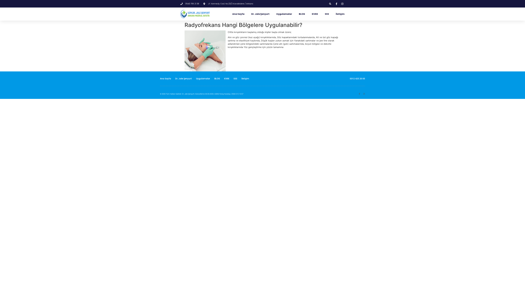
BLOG (302, 14)
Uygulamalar (284, 14)
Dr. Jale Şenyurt (260, 14)
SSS (327, 14)
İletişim (340, 14)
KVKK (315, 14)
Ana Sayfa (238, 14)
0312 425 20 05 (357, 78)
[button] (330, 4)
